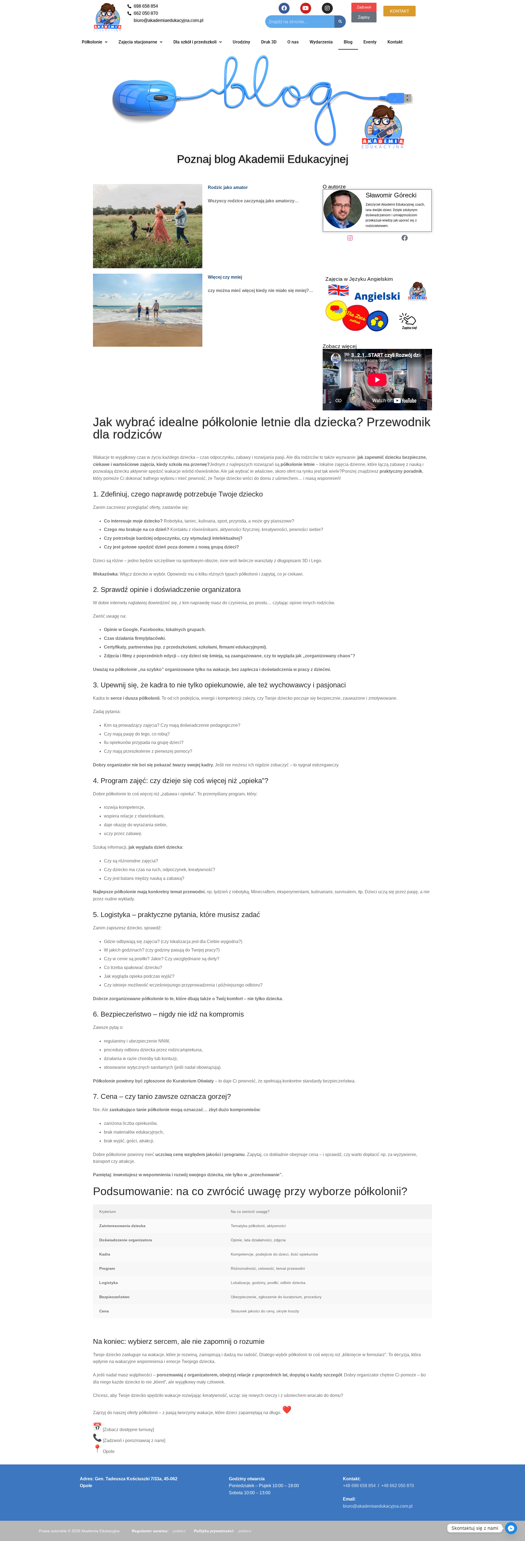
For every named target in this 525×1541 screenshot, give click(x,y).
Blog (348, 42)
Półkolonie (92, 42)
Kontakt (394, 42)
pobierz (179, 1531)
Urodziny (241, 42)
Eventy (370, 42)
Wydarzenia (321, 42)
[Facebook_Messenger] (511, 1528)
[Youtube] (305, 8)
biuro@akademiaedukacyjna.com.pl (378, 1506)
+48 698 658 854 (359, 1485)
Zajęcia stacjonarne (137, 42)
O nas (293, 42)
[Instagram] (327, 8)
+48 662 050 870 (397, 1485)
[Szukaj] (340, 22)
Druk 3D (268, 42)
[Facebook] (284, 8)
